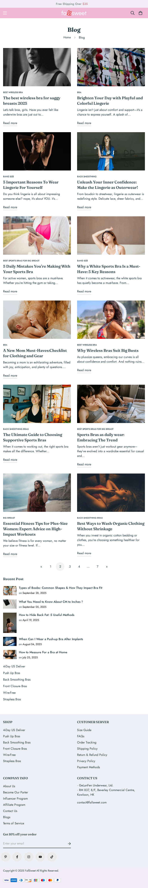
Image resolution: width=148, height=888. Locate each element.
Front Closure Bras (15, 748)
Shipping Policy (87, 748)
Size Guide (84, 730)
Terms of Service (13, 823)
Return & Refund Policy (92, 755)
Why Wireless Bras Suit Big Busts (108, 350)
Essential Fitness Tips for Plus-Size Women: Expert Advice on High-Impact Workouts (35, 529)
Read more (10, 123)
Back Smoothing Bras (16, 742)
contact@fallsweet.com (92, 802)
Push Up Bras (11, 736)
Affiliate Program (14, 804)
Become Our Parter (15, 792)
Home (67, 37)
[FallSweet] (74, 13)
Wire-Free (9, 755)
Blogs (6, 817)
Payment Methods (88, 767)
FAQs (80, 736)
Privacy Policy (86, 761)
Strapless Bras (12, 761)
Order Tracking (86, 742)
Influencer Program (15, 798)
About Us (9, 786)
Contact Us (10, 811)
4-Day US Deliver (14, 730)
